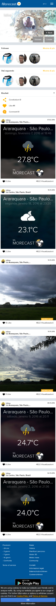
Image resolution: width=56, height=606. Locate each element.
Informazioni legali (36, 568)
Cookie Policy (23, 595)
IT (44, 4)
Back (50, 33)
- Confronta (7, 561)
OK (28, 599)
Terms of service (9, 565)
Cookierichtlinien (36, 574)
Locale (49, 39)
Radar (31, 545)
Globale (38, 39)
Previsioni (6, 545)
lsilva (8, 120)
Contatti (32, 565)
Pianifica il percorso (37, 551)
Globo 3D (33, 554)
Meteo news (34, 558)
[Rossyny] (21, 58)
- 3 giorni (6, 551)
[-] (8, 58)
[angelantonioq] (34, 58)
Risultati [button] (4, 93)
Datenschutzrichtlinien (38, 571)
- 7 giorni (6, 554)
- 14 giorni (6, 558)
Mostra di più (49, 48)
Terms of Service (40, 595)
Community (33, 561)
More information (28, 603)
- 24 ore (6, 548)
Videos (32, 548)
